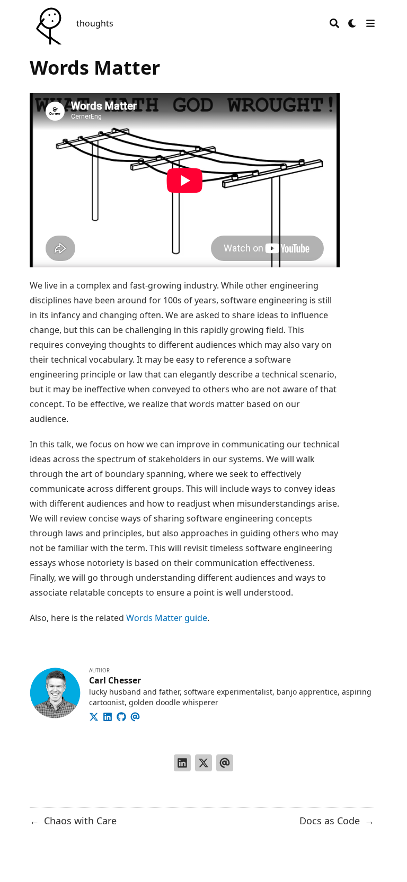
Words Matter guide (166, 618)
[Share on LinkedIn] (182, 762)
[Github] (121, 715)
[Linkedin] (107, 715)
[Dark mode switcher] (352, 23)
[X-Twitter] (94, 715)
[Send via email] (224, 762)
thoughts (94, 23)
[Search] (334, 23)
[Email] (135, 715)
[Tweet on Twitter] (203, 762)
